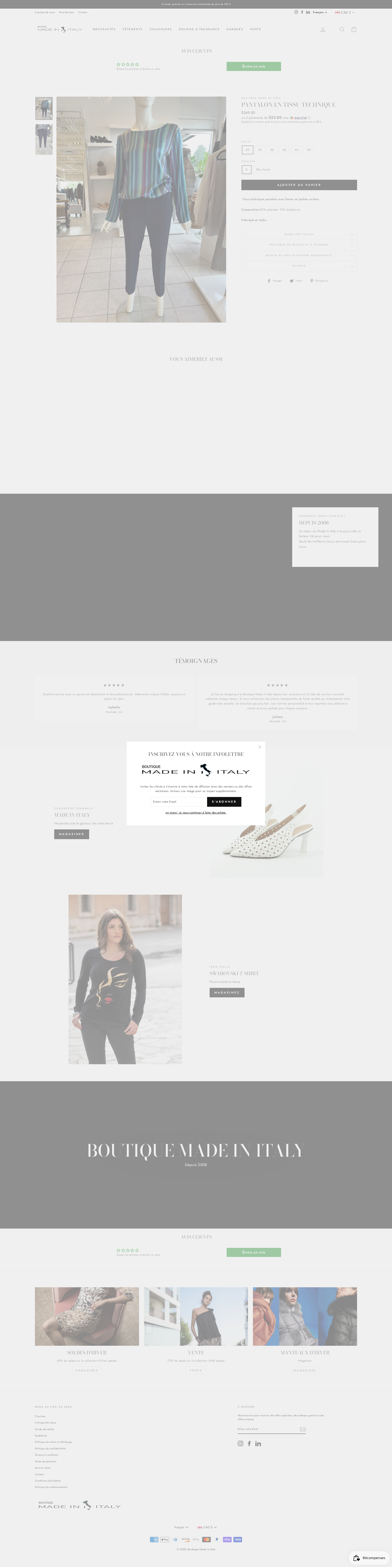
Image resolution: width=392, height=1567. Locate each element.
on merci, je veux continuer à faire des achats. (196, 812)
